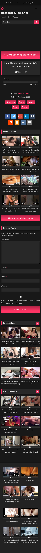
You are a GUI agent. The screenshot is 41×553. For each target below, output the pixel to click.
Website (4, 286)
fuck (31, 102)
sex (16, 107)
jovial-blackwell (24, 94)
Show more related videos (20, 218)
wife (25, 107)
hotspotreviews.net (14, 13)
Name (4, 268)
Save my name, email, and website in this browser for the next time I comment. (20, 302)
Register (31, 3)
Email (4, 277)
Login (24, 3)
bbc (22, 102)
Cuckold (12, 102)
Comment (5, 240)
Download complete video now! (21, 55)
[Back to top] (34, 546)
